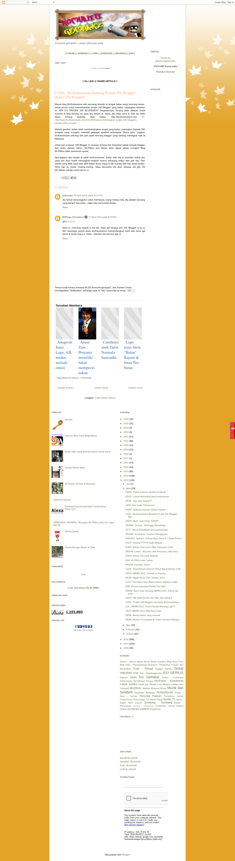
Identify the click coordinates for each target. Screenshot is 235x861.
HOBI (135, 673)
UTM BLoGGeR (128, 769)
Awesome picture (62, 499)
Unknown (68, 195)
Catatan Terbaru (65, 387)
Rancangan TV (141, 699)
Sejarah (138, 703)
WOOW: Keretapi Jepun (137, 564)
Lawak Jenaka (128, 684)
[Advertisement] (165, 142)
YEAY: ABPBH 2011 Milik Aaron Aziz (143, 611)
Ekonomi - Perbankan (159, 664)
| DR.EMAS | (120, 53)
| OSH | (131, 53)
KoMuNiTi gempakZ (97, 68)
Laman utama (101, 387)
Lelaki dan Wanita (147, 684)
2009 (126, 648)
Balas (65, 207)
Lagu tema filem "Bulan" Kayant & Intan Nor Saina (132, 354)
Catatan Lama (135, 387)
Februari (130, 629)
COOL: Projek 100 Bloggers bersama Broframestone (152, 602)
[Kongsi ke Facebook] (72, 177)
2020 (126, 445)
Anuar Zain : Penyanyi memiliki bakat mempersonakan (86, 357)
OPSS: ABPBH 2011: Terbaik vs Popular (145, 573)
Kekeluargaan (126, 681)
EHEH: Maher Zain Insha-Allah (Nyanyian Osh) (149, 547)
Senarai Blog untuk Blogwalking (81, 435)
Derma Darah (72, 531)
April (128, 488)
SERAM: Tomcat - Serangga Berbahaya (145, 525)
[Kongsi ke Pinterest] (75, 177)
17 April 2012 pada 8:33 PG (102, 217)
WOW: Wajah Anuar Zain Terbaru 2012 (145, 577)
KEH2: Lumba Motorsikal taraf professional (147, 496)
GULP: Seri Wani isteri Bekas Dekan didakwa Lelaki (151, 582)
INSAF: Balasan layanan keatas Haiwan (145, 509)
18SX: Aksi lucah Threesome (140, 505)
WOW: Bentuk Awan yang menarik (142, 615)
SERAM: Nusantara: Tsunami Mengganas (146, 534)
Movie (163, 688)
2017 (126, 458)
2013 (126, 475)
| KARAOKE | (107, 53)
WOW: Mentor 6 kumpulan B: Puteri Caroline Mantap (152, 619)
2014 (126, 471)
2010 (126, 643)
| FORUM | (70, 53)
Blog (169, 661)
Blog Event (178, 662)
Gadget (159, 668)
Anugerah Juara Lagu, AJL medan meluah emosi (64, 354)
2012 (126, 480)
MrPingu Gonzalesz (73, 217)
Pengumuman (126, 699)
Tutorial (171, 706)
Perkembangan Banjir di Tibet (80, 547)
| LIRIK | (95, 53)
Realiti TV (169, 699)
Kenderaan (139, 681)
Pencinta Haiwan (150, 696)
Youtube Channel (165, 71)
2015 (126, 467)
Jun (128, 484)
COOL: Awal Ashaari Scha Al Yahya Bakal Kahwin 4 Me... (154, 569)
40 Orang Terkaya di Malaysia (80, 483)
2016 (126, 462)
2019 (126, 449)
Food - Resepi (143, 668)
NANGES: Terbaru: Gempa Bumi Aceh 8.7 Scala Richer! (153, 538)
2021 (126, 441)
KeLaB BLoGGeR (129, 758)
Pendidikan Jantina (173, 696)
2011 (126, 639)
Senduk (69, 419)
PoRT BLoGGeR (128, 765)
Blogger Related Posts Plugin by (68, 378)
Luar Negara (163, 684)
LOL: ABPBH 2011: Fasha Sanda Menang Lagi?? (150, 606)
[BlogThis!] (66, 177)
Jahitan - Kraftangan (172, 677)
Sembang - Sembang (158, 702)
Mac (128, 625)
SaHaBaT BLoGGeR (130, 761)
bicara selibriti (140, 708)
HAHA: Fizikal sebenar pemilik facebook (145, 492)
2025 (126, 423)
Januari (130, 633)
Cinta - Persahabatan (136, 664)
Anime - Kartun (128, 661)
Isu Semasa (149, 677)
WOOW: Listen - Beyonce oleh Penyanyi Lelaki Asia (151, 551)
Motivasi (155, 688)
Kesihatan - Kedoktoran (168, 680)
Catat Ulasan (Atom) (105, 397)
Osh (83, 574)
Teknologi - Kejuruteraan (143, 706)
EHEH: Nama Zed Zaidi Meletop (141, 556)
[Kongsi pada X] (69, 177)
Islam (133, 677)
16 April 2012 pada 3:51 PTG (88, 195)
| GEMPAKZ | (83, 53)
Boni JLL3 (70, 221)
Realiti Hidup (156, 699)
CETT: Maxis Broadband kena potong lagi (146, 529)
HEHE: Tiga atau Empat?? (138, 501)
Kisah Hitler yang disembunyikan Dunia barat (87, 451)
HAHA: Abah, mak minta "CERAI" (142, 521)
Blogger (126, 854)
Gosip (178, 668)
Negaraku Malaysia (144, 692)
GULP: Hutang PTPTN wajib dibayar (143, 542)
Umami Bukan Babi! (75, 467)
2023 (126, 432)
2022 (126, 436)
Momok (146, 688)
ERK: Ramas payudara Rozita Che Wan (145, 586)
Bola (122, 664)
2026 (126, 419)
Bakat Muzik (143, 661)
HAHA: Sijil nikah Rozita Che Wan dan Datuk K (148, 598)
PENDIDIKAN (165, 692)
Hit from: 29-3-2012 (83, 630)
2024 (126, 428)
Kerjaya (149, 681)
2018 (126, 454)
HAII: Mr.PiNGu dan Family (139, 560)
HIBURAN (126, 673)
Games (168, 668)
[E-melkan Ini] (63, 177)
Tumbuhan (160, 706)
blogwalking (155, 709)
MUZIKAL (135, 688)
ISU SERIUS (173, 673)
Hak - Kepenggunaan (151, 673)
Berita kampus (158, 661)
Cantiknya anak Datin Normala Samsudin (110, 349)
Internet (124, 677)
